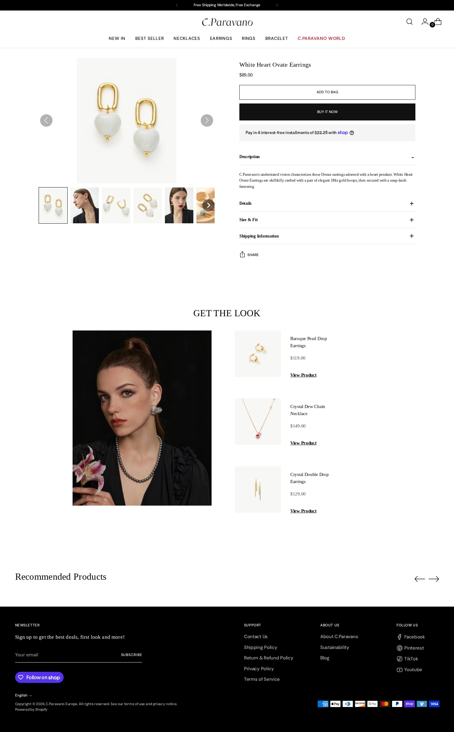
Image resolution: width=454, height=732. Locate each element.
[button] (53, 205)
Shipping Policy (260, 647)
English (21, 695)
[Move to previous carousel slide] (419, 579)
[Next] (277, 5)
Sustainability (334, 647)
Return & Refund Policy (268, 658)
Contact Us (256, 636)
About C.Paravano (339, 636)
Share (253, 254)
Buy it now (327, 111)
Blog (325, 658)
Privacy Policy (259, 669)
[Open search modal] (409, 21)
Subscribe (131, 654)
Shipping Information (259, 235)
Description (249, 156)
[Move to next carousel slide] (434, 579)
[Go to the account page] (422, 21)
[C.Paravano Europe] (227, 21)
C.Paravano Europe (61, 703)
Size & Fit (248, 219)
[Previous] (177, 5)
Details (245, 203)
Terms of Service (262, 679)
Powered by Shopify (31, 709)
